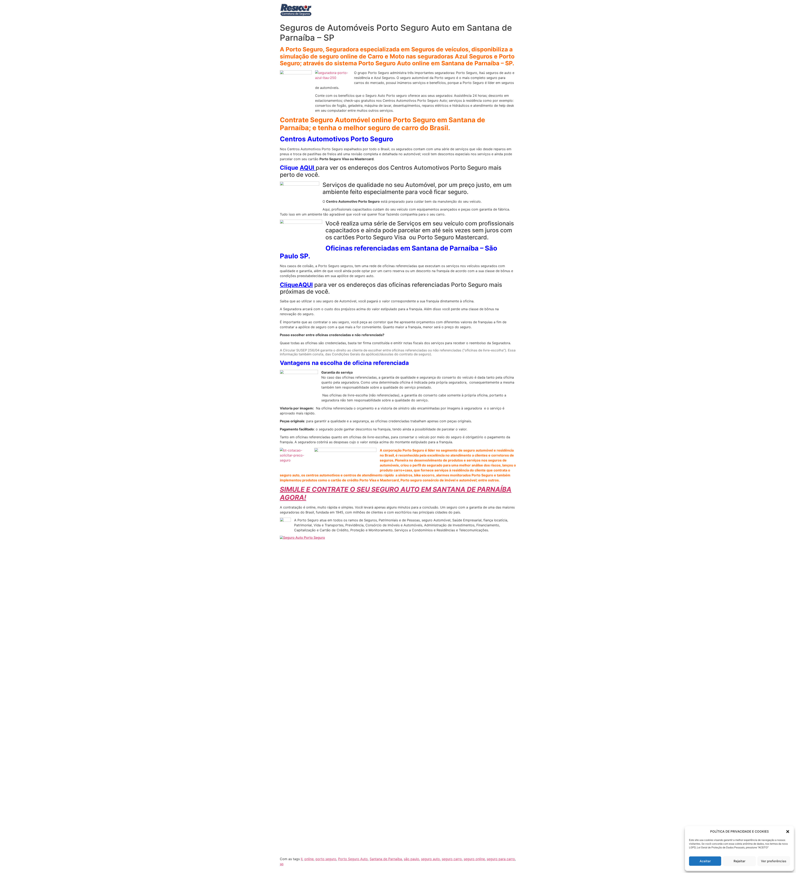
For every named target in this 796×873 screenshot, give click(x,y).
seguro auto (430, 859)
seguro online (474, 859)
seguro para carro (501, 859)
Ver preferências (773, 861)
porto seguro (325, 859)
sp (282, 864)
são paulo (411, 859)
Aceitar (705, 861)
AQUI (308, 167)
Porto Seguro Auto (353, 859)
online (309, 859)
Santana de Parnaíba (386, 859)
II (301, 859)
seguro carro (452, 859)
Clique (289, 284)
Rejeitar (739, 861)
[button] (788, 831)
